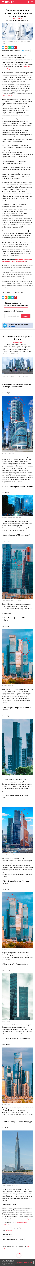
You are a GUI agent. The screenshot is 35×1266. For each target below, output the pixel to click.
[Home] (3, 2)
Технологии (17, 19)
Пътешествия (17, 342)
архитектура (7, 1235)
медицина (6, 292)
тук (2, 1263)
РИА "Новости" (7, 95)
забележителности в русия (13, 1239)
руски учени (18, 292)
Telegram (27, 50)
